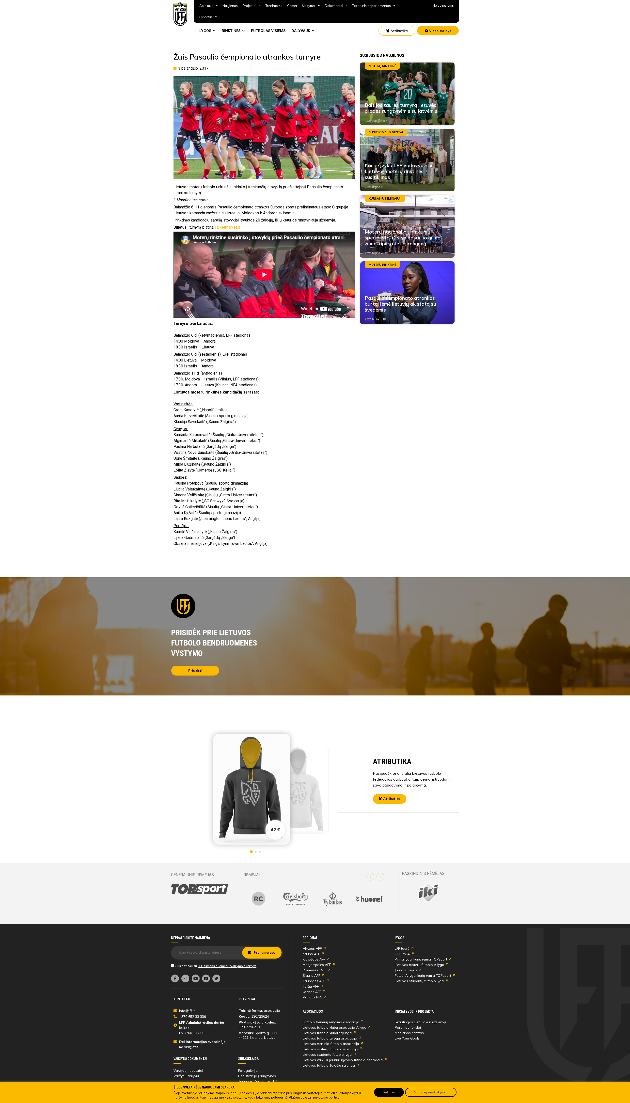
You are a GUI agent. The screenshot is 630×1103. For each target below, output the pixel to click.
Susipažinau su (215, 966)
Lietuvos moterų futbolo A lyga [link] (419, 964)
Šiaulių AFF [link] (311, 975)
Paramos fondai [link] (408, 1027)
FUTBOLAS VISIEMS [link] (268, 31)
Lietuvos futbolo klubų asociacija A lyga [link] (334, 1027)
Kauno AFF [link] (311, 954)
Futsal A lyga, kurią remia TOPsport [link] (423, 975)
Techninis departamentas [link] (371, 6)
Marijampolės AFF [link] (317, 964)
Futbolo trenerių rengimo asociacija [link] (331, 1022)
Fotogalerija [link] (248, 1070)
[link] (180, 14)
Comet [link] (292, 6)
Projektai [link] (249, 6)
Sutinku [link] (389, 1092)
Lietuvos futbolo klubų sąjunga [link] (327, 1033)
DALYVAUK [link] (301, 31)
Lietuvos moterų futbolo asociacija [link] (330, 1049)
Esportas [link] (206, 17)
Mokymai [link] (308, 6)
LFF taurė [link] (402, 948)
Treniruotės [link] (274, 6)
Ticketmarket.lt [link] (227, 227)
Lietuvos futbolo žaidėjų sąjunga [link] (329, 1065)
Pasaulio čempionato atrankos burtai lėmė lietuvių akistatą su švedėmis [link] (400, 304)
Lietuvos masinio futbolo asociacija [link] (331, 1043)
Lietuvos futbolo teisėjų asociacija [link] (330, 1038)
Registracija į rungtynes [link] (257, 1076)
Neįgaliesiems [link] (443, 5)
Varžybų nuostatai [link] (188, 1070)
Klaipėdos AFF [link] (314, 959)
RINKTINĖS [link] (231, 31)
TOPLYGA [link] (402, 954)
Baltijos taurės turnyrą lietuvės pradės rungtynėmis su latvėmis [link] (401, 108)
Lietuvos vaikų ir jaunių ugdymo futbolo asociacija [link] (343, 1060)
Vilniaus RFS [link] (312, 997)
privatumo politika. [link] (326, 1097)
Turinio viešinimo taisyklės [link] (258, 1081)
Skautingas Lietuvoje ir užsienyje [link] (421, 1022)
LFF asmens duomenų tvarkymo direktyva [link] (227, 966)
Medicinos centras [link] (409, 1033)
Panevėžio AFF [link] (314, 970)
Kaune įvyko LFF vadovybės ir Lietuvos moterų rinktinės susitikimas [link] (399, 171)
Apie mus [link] (206, 6)
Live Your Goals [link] (407, 1038)
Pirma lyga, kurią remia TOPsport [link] (421, 959)
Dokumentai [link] (334, 6)
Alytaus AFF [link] (312, 948)
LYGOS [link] (205, 31)
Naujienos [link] (230, 6)
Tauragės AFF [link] (314, 981)
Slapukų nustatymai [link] (430, 1092)
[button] (370, 877)
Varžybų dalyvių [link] (186, 1076)
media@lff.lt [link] (188, 1047)
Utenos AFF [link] (312, 992)
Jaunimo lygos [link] (406, 970)
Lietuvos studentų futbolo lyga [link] (419, 981)
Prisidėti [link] (195, 671)
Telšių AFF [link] (311, 986)
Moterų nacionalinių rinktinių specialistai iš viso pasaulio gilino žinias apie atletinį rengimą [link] (403, 238)
